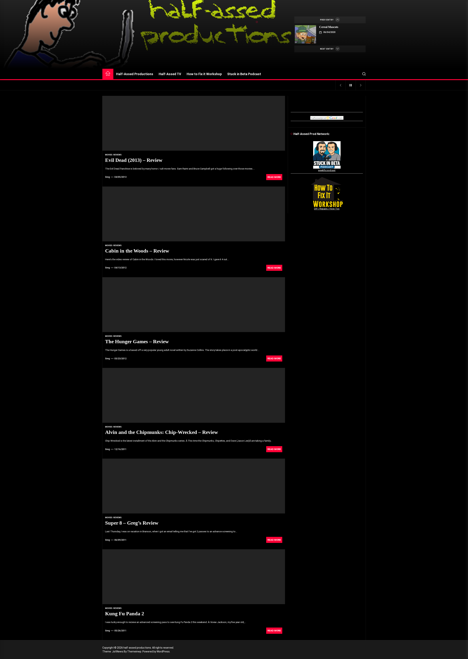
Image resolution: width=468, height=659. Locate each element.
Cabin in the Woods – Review (137, 251)
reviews (117, 155)
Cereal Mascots (328, 27)
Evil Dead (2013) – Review (133, 160)
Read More (274, 177)
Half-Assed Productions (134, 74)
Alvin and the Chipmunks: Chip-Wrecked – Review (161, 432)
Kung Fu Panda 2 (124, 613)
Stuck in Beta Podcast (244, 74)
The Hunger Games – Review (137, 341)
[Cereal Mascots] (305, 34)
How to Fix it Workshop (204, 74)
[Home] (107, 74)
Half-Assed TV (170, 74)
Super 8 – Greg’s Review (131, 523)
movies (108, 155)
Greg (107, 177)
